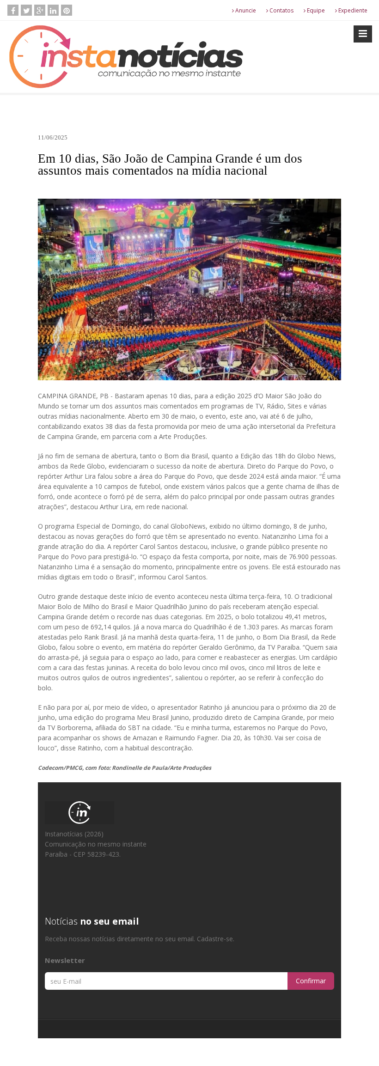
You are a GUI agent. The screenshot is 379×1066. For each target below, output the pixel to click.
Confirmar (311, 980)
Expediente (352, 10)
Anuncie (245, 10)
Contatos (280, 10)
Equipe (315, 10)
